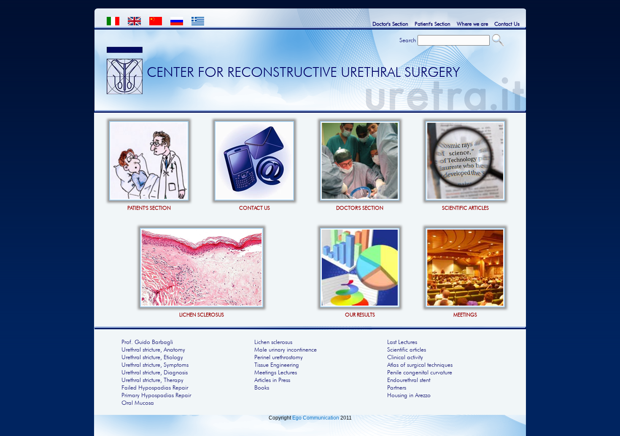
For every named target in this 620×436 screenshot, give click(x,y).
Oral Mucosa (137, 402)
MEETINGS (465, 314)
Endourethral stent (408, 379)
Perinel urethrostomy (278, 357)
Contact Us (507, 23)
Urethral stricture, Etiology (152, 357)
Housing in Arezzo (409, 395)
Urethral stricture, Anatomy (153, 349)
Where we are (472, 23)
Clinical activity (405, 357)
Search (407, 40)
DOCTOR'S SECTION (359, 208)
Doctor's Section (390, 23)
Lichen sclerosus (273, 342)
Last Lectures (402, 342)
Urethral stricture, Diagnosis (154, 372)
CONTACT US (254, 208)
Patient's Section (432, 23)
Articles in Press (272, 379)
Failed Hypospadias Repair (154, 387)
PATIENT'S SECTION (149, 208)
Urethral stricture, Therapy (152, 379)
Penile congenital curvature (419, 372)
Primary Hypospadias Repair (156, 395)
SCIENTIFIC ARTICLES (465, 208)
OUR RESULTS (360, 314)
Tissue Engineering (276, 364)
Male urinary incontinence (285, 349)
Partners (396, 387)
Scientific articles (406, 349)
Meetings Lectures (275, 372)
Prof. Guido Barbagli (147, 342)
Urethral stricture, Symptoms (155, 364)
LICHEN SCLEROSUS (201, 314)
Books (261, 387)
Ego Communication (315, 418)
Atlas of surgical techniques (420, 364)
